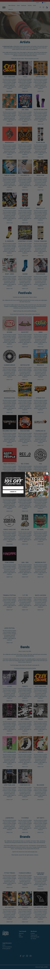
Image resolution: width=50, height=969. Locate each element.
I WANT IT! (13, 492)
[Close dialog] (47, 473)
